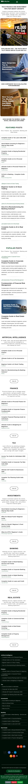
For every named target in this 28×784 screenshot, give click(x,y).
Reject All (14, 782)
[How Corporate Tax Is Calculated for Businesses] (14, 80)
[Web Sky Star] (5, 2)
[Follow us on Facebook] (9, 752)
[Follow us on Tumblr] (24, 746)
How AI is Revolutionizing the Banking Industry (13, 665)
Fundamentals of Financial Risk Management (13, 284)
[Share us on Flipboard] (14, 756)
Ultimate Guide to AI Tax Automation (12, 358)
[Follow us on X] (12, 752)
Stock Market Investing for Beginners (11, 700)
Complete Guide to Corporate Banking (13, 569)
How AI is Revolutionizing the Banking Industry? (12, 208)
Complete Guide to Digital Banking (12, 575)
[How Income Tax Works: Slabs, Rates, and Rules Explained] (14, 115)
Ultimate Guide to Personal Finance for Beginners (13, 167)
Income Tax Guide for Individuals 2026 (13, 456)
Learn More (17, 779)
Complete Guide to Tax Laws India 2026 (13, 137)
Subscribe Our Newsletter (14, 771)
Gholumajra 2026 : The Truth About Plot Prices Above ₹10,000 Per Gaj (14, 49)
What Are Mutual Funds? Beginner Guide (12, 517)
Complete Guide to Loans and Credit (12, 581)
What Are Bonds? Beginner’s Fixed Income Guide (12, 525)
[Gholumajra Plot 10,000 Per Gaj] (14, 45)
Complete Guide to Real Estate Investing (12, 317)
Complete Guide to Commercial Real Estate (12, 619)
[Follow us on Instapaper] (17, 756)
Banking (3, 712)
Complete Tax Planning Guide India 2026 (12, 478)
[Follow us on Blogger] (11, 756)
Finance (3, 669)
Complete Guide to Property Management (10, 634)
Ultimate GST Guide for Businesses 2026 (12, 470)
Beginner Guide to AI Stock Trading (11, 188)
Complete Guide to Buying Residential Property (13, 152)
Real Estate (4, 727)
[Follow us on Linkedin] (15, 752)
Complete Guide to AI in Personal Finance (11, 159)
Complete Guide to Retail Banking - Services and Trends (12, 562)
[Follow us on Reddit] (21, 746)
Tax (2, 684)
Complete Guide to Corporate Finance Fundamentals (12, 262)
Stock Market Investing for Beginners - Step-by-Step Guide (13, 144)
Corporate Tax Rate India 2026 (10, 689)
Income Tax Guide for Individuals (10, 686)
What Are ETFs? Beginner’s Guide (12, 532)
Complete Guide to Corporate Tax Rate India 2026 (13, 463)
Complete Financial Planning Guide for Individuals (13, 418)
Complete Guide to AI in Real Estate (12, 228)
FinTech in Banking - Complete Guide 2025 (13, 175)
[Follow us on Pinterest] (18, 746)
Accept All (20, 782)
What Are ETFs (6, 708)
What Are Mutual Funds (8, 703)
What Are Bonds (6, 706)
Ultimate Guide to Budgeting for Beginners (11, 425)
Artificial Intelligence (6, 655)
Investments (4, 698)
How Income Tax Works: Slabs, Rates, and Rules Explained (14, 119)
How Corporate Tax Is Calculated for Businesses (14, 84)
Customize (8, 782)
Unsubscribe (9, 774)
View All (14, 381)
